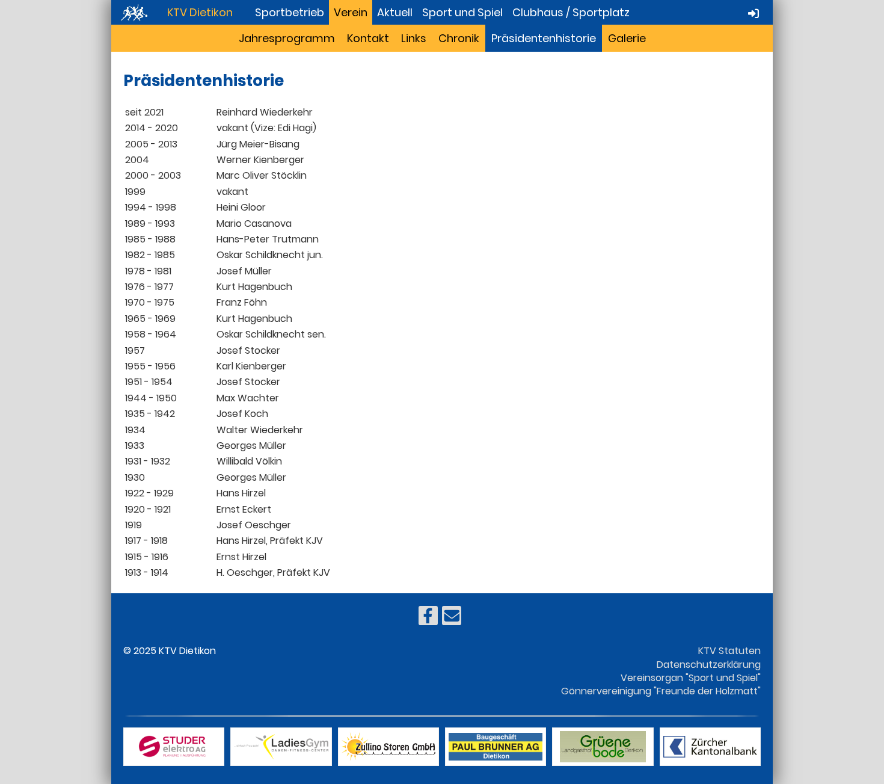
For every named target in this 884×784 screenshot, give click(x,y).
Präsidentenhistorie (543, 38)
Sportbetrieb (289, 12)
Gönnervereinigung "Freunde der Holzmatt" (661, 691)
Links (413, 38)
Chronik (458, 38)
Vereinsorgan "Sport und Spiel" (691, 678)
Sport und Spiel (462, 12)
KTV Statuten (729, 651)
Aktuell (395, 12)
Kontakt (368, 38)
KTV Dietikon (200, 12)
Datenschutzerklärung (709, 664)
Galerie (627, 38)
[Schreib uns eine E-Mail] (451, 618)
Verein (350, 12)
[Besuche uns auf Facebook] (428, 618)
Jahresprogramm (287, 38)
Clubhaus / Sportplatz (571, 12)
